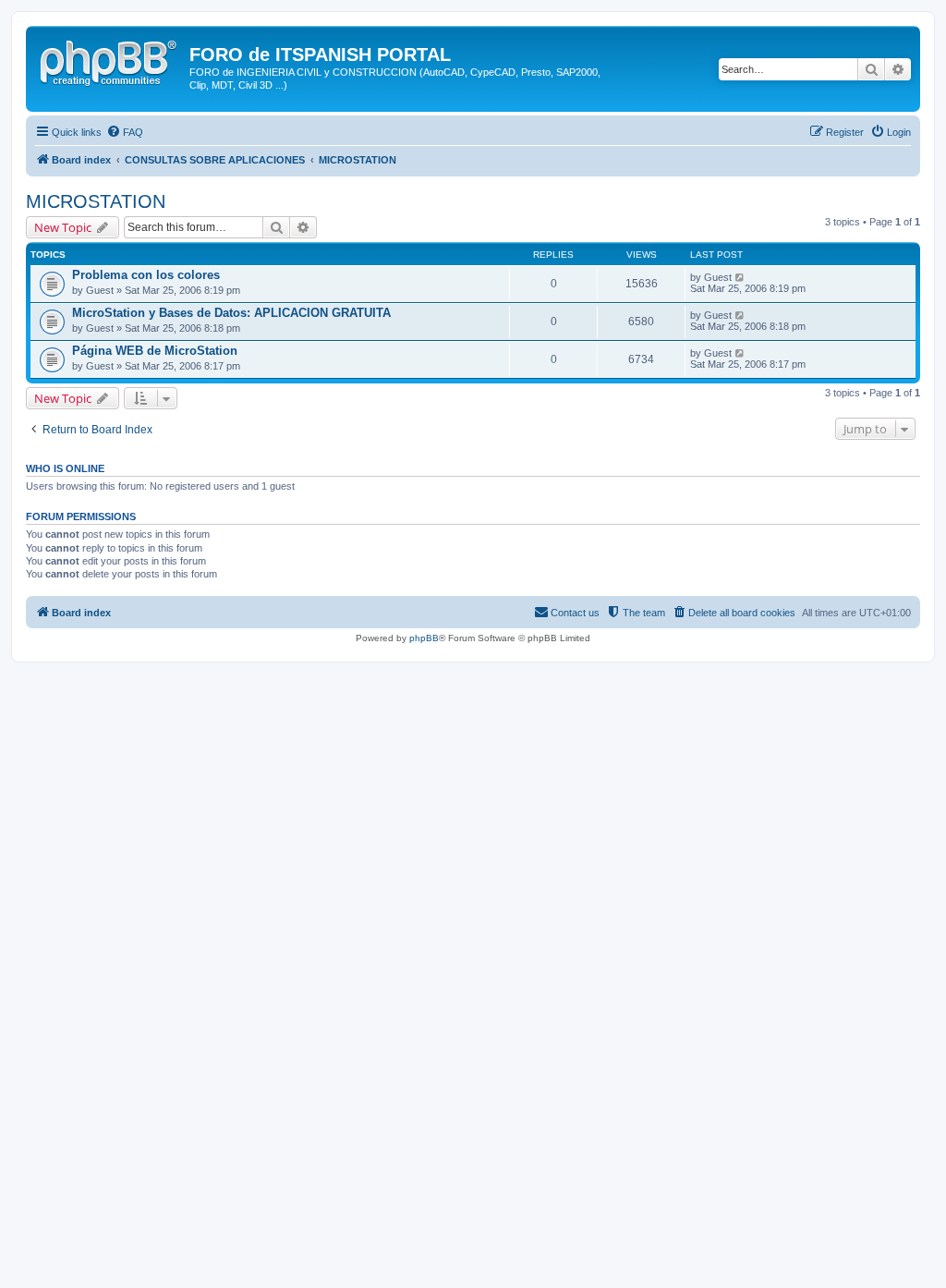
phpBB (424, 638)
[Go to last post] (740, 277)
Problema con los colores (146, 275)
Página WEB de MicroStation (154, 351)
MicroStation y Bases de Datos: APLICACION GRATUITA (231, 313)
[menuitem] (124, 132)
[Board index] (109, 60)
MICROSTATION (95, 201)
